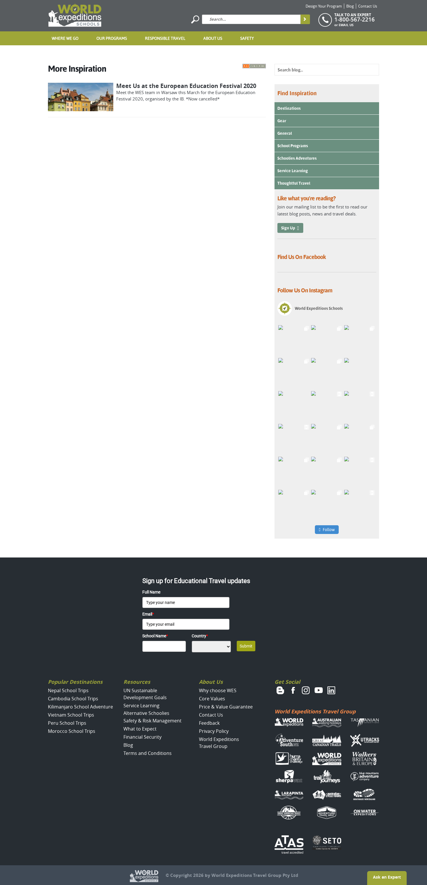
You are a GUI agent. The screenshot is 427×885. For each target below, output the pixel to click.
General (284, 133)
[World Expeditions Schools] (75, 15)
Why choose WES (217, 690)
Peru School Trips (67, 723)
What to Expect (140, 729)
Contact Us (367, 6)
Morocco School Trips (71, 731)
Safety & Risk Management (152, 720)
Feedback (209, 723)
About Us (212, 38)
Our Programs (111, 38)
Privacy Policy (214, 731)
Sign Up (288, 228)
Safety (247, 38)
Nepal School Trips (68, 690)
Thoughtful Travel (293, 183)
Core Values (212, 698)
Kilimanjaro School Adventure (80, 707)
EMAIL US (346, 25)
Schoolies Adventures (297, 158)
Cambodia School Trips (73, 698)
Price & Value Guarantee (226, 707)
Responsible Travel (165, 38)
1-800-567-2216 (354, 19)
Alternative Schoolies (146, 713)
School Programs (292, 145)
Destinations (289, 108)
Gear (281, 120)
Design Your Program (324, 6)
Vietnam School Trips (71, 715)
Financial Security (142, 737)
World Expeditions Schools (319, 308)
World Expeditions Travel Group (315, 711)
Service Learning (292, 170)
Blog (350, 6)
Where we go (65, 38)
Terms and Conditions (147, 753)
